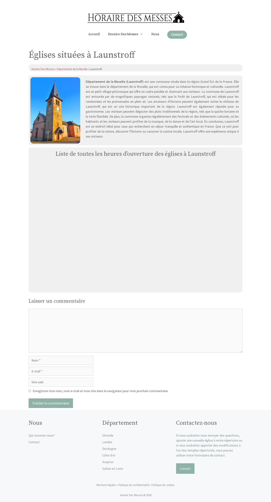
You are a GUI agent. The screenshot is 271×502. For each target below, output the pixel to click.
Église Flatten (135, 285)
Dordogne (109, 449)
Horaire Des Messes (123, 34)
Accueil (94, 34)
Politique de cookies (163, 485)
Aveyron (107, 462)
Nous (155, 34)
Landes (107, 442)
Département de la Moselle (72, 69)
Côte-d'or (108, 455)
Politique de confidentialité (134, 485)
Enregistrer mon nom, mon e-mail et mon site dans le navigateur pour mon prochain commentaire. (100, 391)
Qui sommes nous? (42, 435)
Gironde (107, 435)
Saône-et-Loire (112, 468)
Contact (177, 34)
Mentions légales (106, 485)
